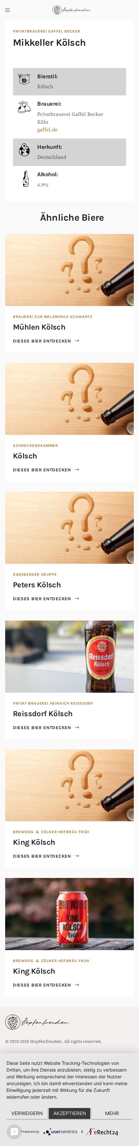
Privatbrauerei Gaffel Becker (46, 31)
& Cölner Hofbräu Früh (62, 832)
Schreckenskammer (35, 445)
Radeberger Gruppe (35, 574)
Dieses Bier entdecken (42, 341)
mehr (112, 1113)
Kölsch (25, 455)
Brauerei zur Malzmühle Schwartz (53, 316)
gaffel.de (47, 130)
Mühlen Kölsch (39, 327)
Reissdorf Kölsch (42, 713)
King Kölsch (34, 842)
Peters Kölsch (37, 584)
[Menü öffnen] (7, 10)
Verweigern (27, 1113)
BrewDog (23, 832)
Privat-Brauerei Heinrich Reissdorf (53, 703)
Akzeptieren (69, 1113)
